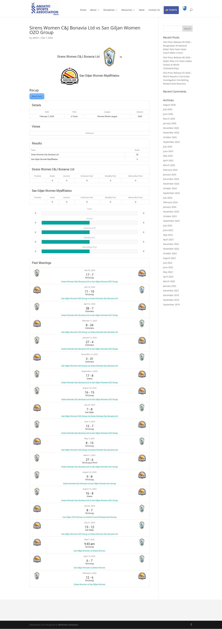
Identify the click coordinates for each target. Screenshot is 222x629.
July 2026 (167, 109)
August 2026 (169, 104)
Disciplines (108, 10)
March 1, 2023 (89, 455)
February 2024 (170, 202)
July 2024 (167, 197)
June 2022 (168, 267)
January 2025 (169, 174)
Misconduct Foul (135, 176)
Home (83, 10)
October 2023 (170, 216)
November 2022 (171, 248)
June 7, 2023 (89, 422)
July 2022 (167, 262)
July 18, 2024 (89, 287)
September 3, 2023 (90, 371)
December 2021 (171, 290)
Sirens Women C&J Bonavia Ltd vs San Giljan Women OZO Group (89, 281)
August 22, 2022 (90, 472)
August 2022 (169, 258)
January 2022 (169, 286)
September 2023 (171, 220)
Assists (66, 176)
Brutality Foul (110, 176)
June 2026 (168, 114)
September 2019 (171, 304)
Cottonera (89, 133)
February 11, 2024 (89, 321)
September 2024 (171, 193)
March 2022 (169, 281)
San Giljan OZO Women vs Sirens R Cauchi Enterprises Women (90, 517)
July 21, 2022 (89, 523)
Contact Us (154, 10)
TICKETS (173, 9)
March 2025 (169, 165)
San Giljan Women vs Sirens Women (89, 551)
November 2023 (171, 211)
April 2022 (168, 276)
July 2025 (167, 146)
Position (37, 176)
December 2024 (171, 179)
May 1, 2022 (89, 539)
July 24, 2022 (89, 506)
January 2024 (169, 206)
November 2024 (171, 183)
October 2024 (170, 188)
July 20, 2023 (89, 405)
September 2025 (171, 141)
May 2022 (168, 272)
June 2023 (168, 230)
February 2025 (170, 169)
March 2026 (169, 118)
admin (35, 37)
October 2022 (170, 253)
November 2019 (171, 299)
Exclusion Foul (87, 176)
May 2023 (168, 234)
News (142, 10)
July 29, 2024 (89, 270)
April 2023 (168, 239)
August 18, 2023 (90, 388)
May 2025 (168, 155)
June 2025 (168, 151)
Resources (126, 10)
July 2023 (167, 225)
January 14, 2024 (89, 338)
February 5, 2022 (90, 573)
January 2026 (169, 123)
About (93, 10)
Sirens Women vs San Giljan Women (89, 584)
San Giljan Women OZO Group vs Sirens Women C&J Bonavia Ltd (89, 298)
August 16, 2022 (90, 489)
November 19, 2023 (89, 354)
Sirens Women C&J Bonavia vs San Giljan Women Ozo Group (89, 483)
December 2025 (171, 128)
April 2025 (168, 160)
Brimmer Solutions (68, 624)
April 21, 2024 (89, 304)
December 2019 (171, 295)
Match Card (37, 96)
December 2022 (171, 244)
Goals (52, 176)
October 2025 (170, 137)
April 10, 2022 (89, 556)
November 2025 (171, 132)
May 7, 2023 (89, 439)
